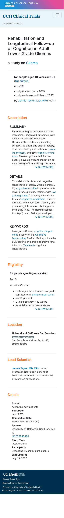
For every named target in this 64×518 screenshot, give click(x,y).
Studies (8, 23)
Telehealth (29, 245)
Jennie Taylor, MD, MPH (33, 100)
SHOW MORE (45, 167)
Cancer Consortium (11, 479)
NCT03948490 (20, 436)
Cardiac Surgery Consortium (15, 483)
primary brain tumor (43, 294)
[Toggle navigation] (57, 15)
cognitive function (26, 188)
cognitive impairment (33, 199)
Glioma (32, 63)
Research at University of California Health (22, 487)
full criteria (21, 81)
